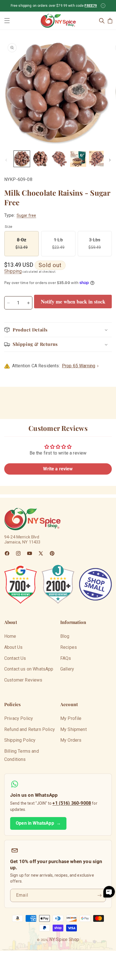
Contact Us (15, 658)
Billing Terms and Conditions (21, 755)
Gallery (67, 669)
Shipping (13, 271)
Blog (65, 636)
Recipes (68, 647)
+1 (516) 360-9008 (71, 803)
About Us (13, 647)
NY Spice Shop (64, 939)
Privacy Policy (18, 718)
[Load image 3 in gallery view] (60, 159)
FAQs (65, 658)
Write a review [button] (58, 468)
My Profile (71, 718)
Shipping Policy (19, 740)
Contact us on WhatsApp (28, 669)
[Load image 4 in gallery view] (78, 159)
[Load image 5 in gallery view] (97, 159)
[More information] (103, 5)
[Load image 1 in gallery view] (22, 159)
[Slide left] (6, 160)
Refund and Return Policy (29, 729)
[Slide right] (110, 160)
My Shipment (73, 729)
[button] (7, 20)
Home (10, 636)
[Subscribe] (99, 895)
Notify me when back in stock (73, 301)
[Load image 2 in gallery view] (41, 159)
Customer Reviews (23, 680)
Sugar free (26, 215)
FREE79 (90, 6)
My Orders (70, 740)
